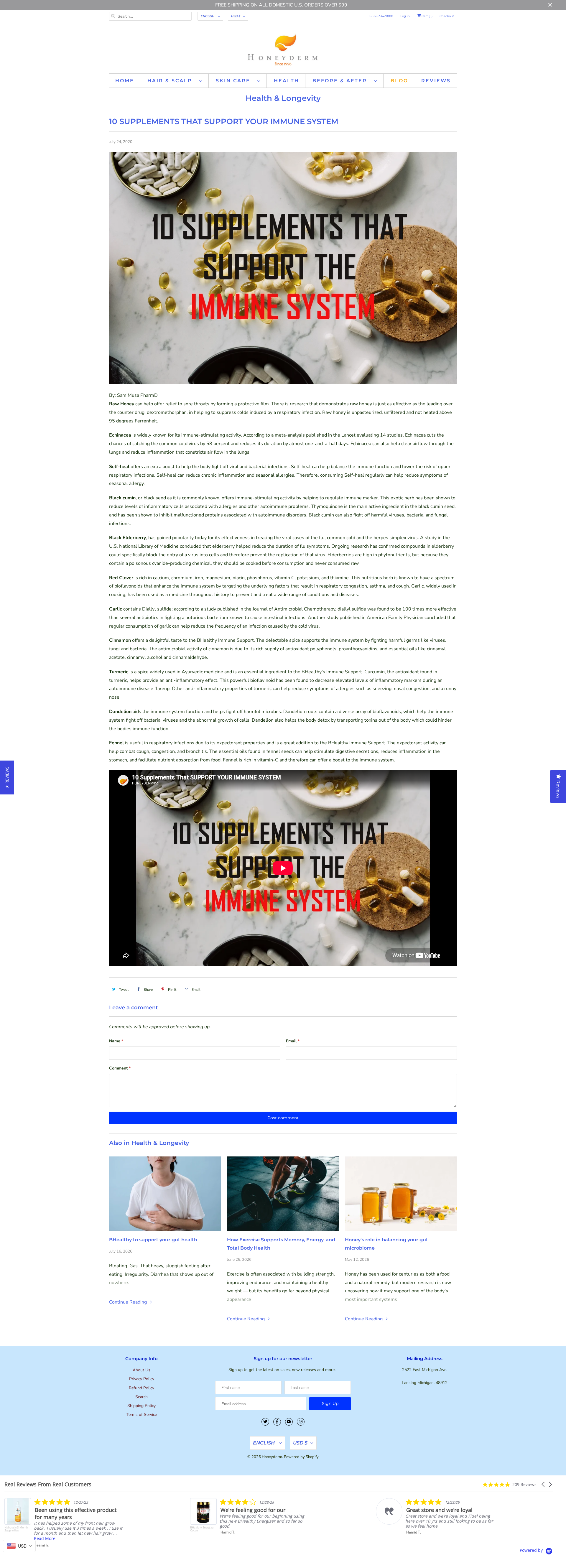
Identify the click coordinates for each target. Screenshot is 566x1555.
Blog (399, 80)
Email (293, 1041)
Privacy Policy (141, 1379)
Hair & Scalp (171, 80)
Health (286, 80)
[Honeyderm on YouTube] (289, 1422)
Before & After (341, 80)
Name (116, 1041)
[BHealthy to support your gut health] (165, 1193)
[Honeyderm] (283, 49)
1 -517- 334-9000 (380, 16)
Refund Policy (141, 1388)
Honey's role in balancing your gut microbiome (386, 1244)
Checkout (447, 16)
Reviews (436, 80)
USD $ (235, 16)
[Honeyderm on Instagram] (301, 1422)
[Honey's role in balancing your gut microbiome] (401, 1193)
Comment (120, 1068)
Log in (405, 16)
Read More (369, 1536)
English (208, 16)
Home (124, 80)
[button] (543, 1484)
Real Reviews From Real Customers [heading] (47, 1484)
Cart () (426, 16)
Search (141, 1397)
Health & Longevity (283, 98)
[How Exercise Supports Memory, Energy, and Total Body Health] (283, 1193)
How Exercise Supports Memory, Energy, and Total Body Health (281, 1244)
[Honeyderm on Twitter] (265, 1422)
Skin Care (235, 80)
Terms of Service (141, 1414)
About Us (141, 1370)
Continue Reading (128, 1302)
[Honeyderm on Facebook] (277, 1422)
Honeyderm (272, 1456)
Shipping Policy (141, 1405)
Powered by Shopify (301, 1456)
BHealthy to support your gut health (153, 1240)
